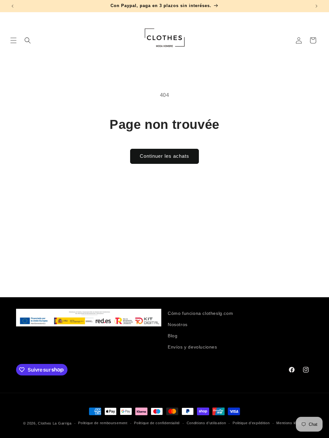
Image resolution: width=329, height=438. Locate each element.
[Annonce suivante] (316, 6)
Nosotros (178, 324)
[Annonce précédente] (12, 6)
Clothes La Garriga (55, 423)
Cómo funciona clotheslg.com (200, 313)
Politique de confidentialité (157, 423)
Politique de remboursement (102, 423)
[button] (13, 40)
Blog (172, 335)
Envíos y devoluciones (192, 347)
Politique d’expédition (251, 423)
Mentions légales (291, 423)
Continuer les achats (164, 156)
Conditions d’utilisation (206, 423)
